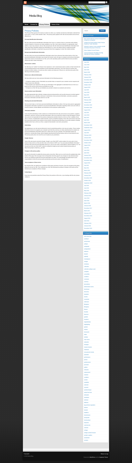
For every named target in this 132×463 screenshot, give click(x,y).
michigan (86, 344)
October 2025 (87, 84)
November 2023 (88, 125)
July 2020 (86, 185)
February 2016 (87, 223)
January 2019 (87, 195)
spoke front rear (88, 392)
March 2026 (87, 72)
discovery (86, 291)
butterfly (86, 256)
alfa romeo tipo (87, 236)
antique (86, 244)
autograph (86, 246)
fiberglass (86, 304)
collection (86, 266)
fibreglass (86, 306)
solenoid (86, 385)
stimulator (86, 395)
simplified (86, 382)
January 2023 (87, 137)
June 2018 (86, 198)
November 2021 (88, 160)
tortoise (86, 407)
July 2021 (86, 165)
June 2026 (86, 64)
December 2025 (88, 79)
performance (87, 357)
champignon (87, 259)
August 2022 (87, 145)
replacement (87, 372)
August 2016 (87, 218)
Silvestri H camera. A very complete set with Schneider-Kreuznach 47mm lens (94, 47)
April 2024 (86, 120)
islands (86, 329)
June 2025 (86, 92)
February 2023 (87, 135)
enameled (86, 299)
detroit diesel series (89, 286)
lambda (86, 337)
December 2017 (88, 208)
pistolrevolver (87, 362)
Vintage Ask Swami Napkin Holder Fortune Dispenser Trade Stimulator (94, 43)
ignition (86, 327)
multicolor (86, 349)
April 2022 (86, 152)
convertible (87, 274)
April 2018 (86, 200)
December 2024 (88, 105)
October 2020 (87, 180)
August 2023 (87, 130)
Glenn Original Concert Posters (91, 50)
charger (86, 261)
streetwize (86, 397)
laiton (85, 334)
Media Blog (35, 16)
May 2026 (86, 67)
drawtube (86, 294)
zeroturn (86, 440)
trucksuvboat (87, 420)
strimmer (86, 400)
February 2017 (87, 213)
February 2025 (87, 100)
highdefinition (87, 322)
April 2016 (86, 220)
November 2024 (88, 107)
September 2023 (88, 127)
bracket (86, 254)
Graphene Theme (103, 457)
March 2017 (87, 210)
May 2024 (86, 117)
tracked (86, 410)
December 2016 (88, 215)
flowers (86, 309)
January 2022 (87, 155)
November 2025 (88, 82)
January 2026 (87, 77)
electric (86, 296)
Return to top (104, 454)
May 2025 (86, 95)
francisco (86, 314)
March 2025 (87, 97)
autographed (87, 249)
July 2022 (86, 147)
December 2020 (88, 178)
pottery (85, 367)
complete (86, 271)
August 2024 (87, 110)
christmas (86, 264)
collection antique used (89, 269)
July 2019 (86, 188)
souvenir (86, 387)
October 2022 (87, 142)
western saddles (88, 435)
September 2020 (88, 183)
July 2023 (86, 132)
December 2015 (88, 228)
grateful (86, 317)
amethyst (86, 239)
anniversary (87, 241)
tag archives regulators (89, 405)
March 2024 (87, 122)
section (86, 379)
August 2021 (87, 163)
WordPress (92, 457)
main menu (87, 339)
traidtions (86, 412)
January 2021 (87, 175)
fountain (86, 312)
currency (86, 281)
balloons (86, 251)
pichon (85, 359)
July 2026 (86, 62)
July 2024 (86, 112)
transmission (87, 415)
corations (86, 276)
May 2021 (86, 168)
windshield (86, 437)
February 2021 (87, 173)
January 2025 (87, 102)
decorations (87, 284)
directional (86, 289)
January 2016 (87, 225)
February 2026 (87, 74)
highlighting (87, 324)
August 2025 (87, 87)
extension (86, 301)
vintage (86, 430)
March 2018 (87, 203)
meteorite (86, 342)
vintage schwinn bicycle (90, 432)
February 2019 (87, 193)
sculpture (86, 377)
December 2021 (88, 157)
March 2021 (87, 170)
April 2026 (86, 69)
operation (86, 354)
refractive (86, 369)
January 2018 (87, 205)
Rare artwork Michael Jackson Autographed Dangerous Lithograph (94, 39)
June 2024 (86, 115)
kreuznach (86, 332)
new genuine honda (89, 352)
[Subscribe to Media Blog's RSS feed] (25, 2)
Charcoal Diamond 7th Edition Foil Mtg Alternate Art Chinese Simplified (93, 53)
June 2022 (86, 150)
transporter (86, 417)
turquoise (86, 422)
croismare (86, 279)
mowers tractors (88, 347)
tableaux (86, 402)
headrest (86, 319)
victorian (86, 427)
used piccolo (87, 425)
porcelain (86, 364)
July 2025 (86, 90)
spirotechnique (87, 390)
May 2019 (86, 190)
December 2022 (88, 140)
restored (86, 374)
